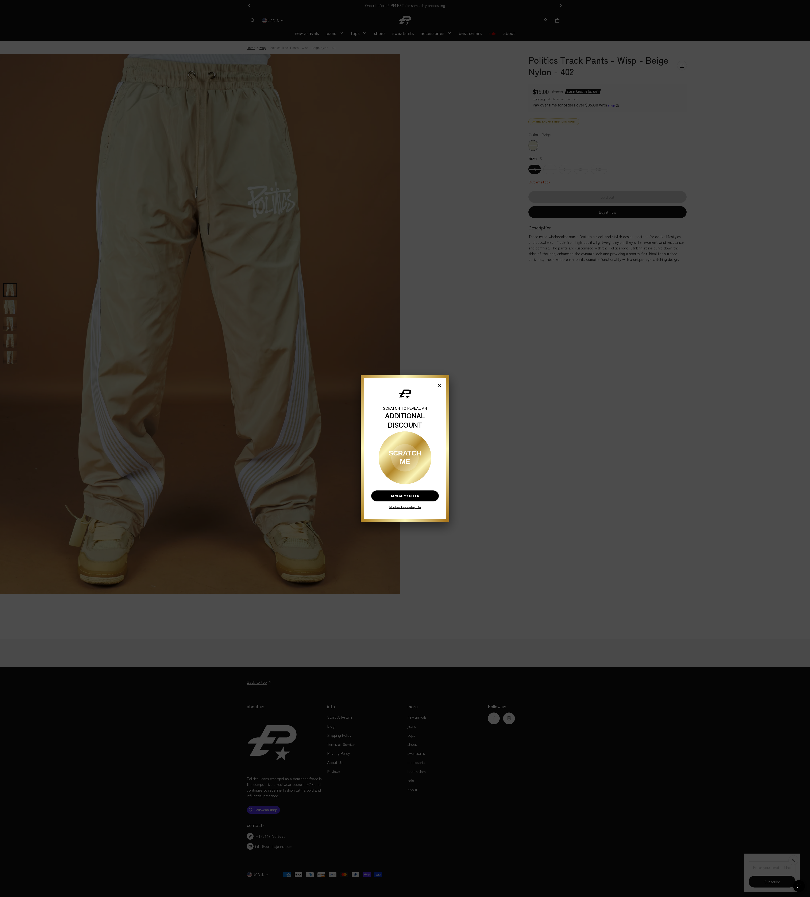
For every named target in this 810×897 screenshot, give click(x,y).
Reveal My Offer (405, 496)
